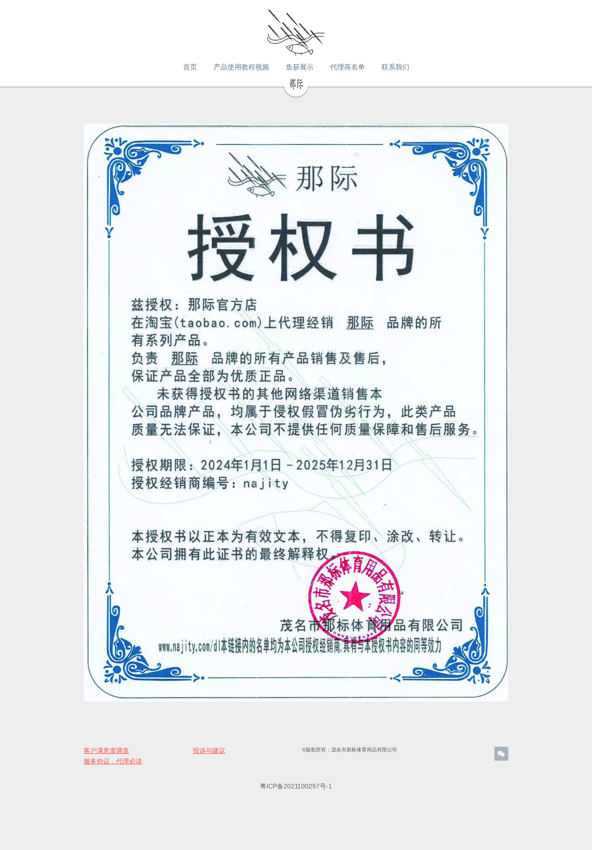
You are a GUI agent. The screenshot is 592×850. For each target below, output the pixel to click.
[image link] (296, 32)
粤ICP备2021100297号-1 (296, 786)
